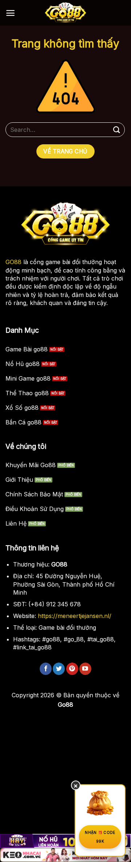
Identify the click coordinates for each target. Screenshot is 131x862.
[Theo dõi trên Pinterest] (72, 669)
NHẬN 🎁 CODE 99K (100, 836)
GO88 (13, 262)
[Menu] (10, 13)
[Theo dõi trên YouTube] (85, 669)
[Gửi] (117, 129)
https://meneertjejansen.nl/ (74, 615)
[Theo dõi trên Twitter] (59, 669)
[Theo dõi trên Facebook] (46, 669)
